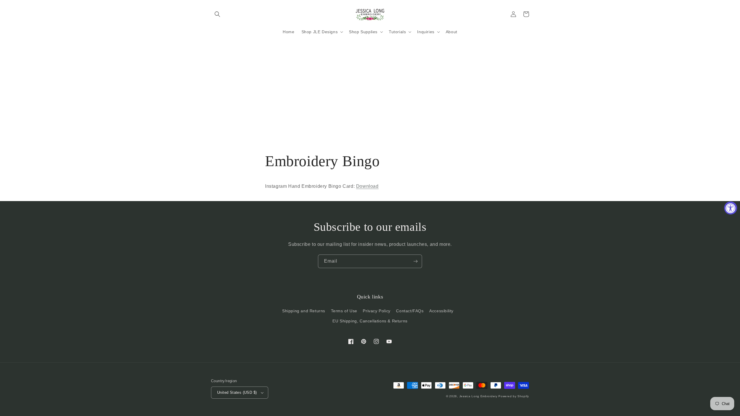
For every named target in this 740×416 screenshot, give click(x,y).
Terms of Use (344, 311)
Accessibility (441, 311)
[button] (217, 14)
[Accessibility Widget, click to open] (730, 208)
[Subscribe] (415, 261)
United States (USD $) (237, 392)
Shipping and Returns (303, 311)
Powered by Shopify (513, 396)
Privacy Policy (376, 311)
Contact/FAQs (409, 311)
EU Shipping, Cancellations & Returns (370, 321)
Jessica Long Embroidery (478, 396)
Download (367, 186)
